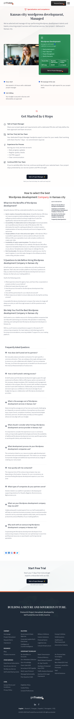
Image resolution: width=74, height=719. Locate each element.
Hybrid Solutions (60, 673)
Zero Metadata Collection (28, 659)
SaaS (56, 670)
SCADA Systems (59, 637)
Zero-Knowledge (26, 662)
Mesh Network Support (45, 660)
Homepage (7, 634)
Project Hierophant (10, 637)
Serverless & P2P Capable (28, 668)
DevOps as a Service (10, 669)
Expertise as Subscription (11, 663)
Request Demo (8, 640)
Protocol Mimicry (43, 657)
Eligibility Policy (26, 685)
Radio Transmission (44, 654)
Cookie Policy (25, 688)
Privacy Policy (8, 690)
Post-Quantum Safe (27, 677)
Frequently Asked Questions (58, 219)
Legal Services (42, 643)
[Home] (8, 3)
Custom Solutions (43, 637)
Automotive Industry (61, 645)
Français (34, 708)
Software (57, 659)
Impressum (7, 643)
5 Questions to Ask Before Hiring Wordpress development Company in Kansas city (59, 210)
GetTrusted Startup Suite (11, 672)
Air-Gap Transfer (43, 663)
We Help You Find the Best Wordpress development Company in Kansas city (58, 215)
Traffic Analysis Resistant (45, 671)
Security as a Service (10, 666)
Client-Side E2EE (26, 665)
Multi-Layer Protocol (27, 671)
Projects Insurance (9, 654)
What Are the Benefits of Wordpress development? (58, 205)
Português (48, 708)
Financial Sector (42, 640)
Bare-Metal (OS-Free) (61, 662)
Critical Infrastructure (44, 646)
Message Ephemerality (28, 674)
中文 (54, 708)
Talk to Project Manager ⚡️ (37, 177)
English (21, 708)
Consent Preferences (27, 691)
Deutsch (27, 708)
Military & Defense (43, 634)
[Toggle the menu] (68, 3)
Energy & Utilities (60, 634)
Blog (5, 651)
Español (40, 708)
